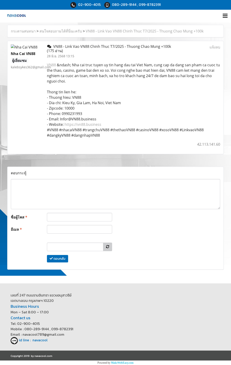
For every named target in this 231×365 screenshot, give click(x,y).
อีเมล (16, 229)
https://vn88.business (83, 124)
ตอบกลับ (59, 258)
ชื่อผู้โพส (19, 217)
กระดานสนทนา (23, 31)
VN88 (51, 64)
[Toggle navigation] (225, 16)
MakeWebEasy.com (122, 362)
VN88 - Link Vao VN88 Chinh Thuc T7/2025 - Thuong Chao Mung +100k (144, 31)
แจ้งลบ (215, 47)
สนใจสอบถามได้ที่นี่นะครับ (60, 31)
